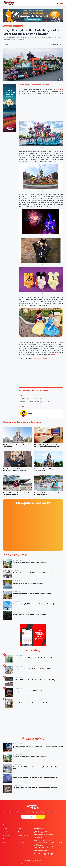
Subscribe (40, 816)
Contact (5, 832)
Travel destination (18, 26)
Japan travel (7, 26)
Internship (21, 828)
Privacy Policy (22, 832)
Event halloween (45, 401)
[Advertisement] (41, 373)
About (5, 828)
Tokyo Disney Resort (40, 358)
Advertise (6, 835)
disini (53, 355)
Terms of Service (23, 835)
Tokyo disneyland (25, 398)
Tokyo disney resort (37, 398)
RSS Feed (21, 842)
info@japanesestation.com (45, 834)
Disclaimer (21, 838)
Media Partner (7, 838)
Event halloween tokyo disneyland (29, 401)
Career (5, 842)
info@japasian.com (43, 850)
